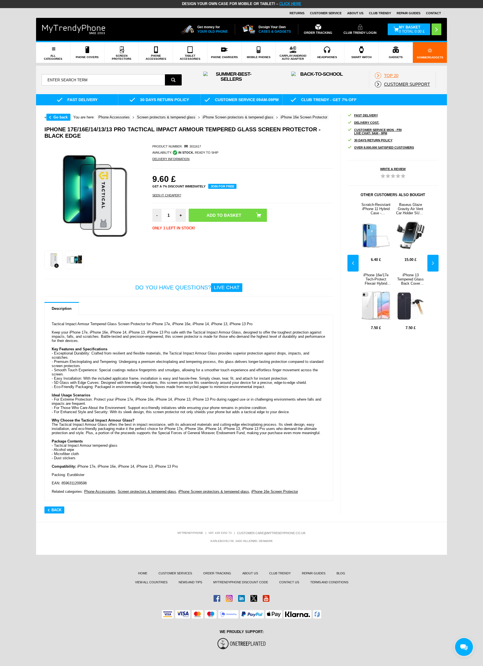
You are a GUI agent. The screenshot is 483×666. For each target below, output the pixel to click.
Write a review (393, 169)
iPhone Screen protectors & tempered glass (213, 491)
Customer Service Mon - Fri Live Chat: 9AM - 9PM (378, 131)
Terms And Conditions (329, 582)
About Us (355, 13)
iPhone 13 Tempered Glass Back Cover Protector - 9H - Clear (410, 279)
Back (56, 510)
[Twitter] (253, 598)
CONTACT (433, 13)
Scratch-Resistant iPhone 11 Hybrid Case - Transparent (375, 209)
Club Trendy (380, 13)
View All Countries (151, 582)
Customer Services (175, 573)
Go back (60, 117)
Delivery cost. (366, 122)
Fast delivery (366, 115)
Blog (341, 573)
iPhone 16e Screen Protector (274, 491)
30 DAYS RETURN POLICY (373, 140)
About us (250, 573)
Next (433, 263)
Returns (297, 13)
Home (142, 573)
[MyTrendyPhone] (74, 29)
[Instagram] (229, 598)
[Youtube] (266, 598)
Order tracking (217, 573)
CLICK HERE (290, 4)
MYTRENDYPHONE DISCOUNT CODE (240, 582)
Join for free (222, 186)
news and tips (190, 582)
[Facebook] (217, 598)
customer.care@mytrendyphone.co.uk (271, 533)
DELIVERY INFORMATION (171, 159)
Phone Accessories (99, 491)
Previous (353, 263)
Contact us (289, 582)
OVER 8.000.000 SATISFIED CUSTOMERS (384, 147)
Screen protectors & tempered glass (147, 491)
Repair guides (408, 13)
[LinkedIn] (241, 598)
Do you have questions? (187, 287)
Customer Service (326, 13)
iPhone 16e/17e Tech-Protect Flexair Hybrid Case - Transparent (376, 279)
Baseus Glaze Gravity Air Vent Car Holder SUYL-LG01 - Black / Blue (410, 209)
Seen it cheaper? (166, 195)
